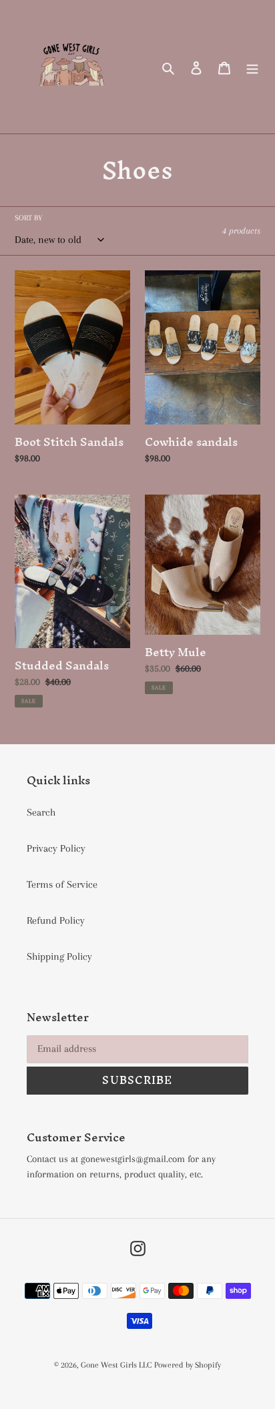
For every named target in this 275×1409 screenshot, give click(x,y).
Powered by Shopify (187, 1365)
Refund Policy (56, 920)
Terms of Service (62, 884)
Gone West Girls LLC (116, 1365)
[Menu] (252, 66)
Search (41, 812)
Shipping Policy (59, 956)
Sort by (28, 218)
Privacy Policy (56, 848)
